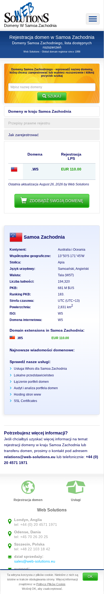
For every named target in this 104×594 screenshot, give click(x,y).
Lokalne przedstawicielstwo (34, 375)
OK (90, 577)
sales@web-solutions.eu (34, 561)
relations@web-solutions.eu (29, 457)
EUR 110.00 (60, 338)
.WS (19, 338)
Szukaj (54, 96)
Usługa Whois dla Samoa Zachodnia (40, 369)
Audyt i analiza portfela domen (36, 388)
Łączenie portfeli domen (31, 382)
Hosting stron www (27, 394)
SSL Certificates (25, 401)
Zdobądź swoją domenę (56, 200)
